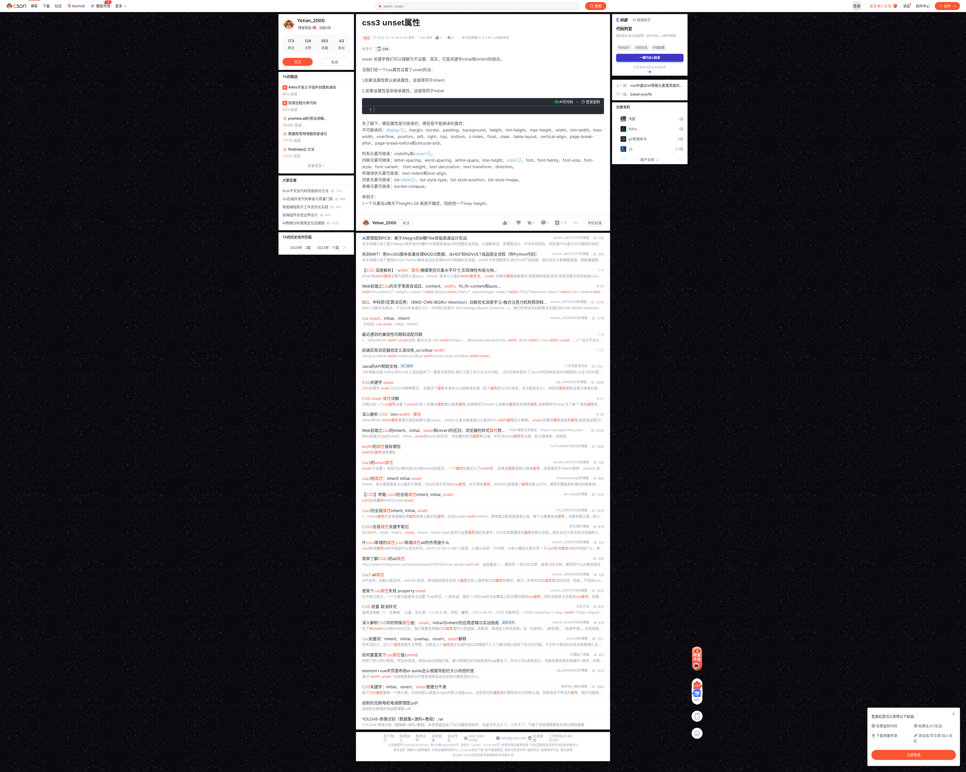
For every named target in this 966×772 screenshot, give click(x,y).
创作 (947, 6)
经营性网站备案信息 (515, 745)
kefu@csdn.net (513, 738)
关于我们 (388, 738)
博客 (34, 6)
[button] (285, 248)
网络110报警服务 (418, 750)
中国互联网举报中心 (445, 750)
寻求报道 (436, 738)
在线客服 (538, 738)
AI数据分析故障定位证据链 (311, 223)
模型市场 (103, 6)
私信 (334, 62)
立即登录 (914, 755)
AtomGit (78, 6)
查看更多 (315, 165)
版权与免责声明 (515, 750)
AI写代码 (566, 102)
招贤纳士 (404, 738)
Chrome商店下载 (472, 750)
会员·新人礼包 (881, 6)
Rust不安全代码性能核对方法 (313, 191)
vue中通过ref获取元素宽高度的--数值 (656, 85)
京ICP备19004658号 (444, 745)
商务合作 (421, 738)
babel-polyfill (641, 94)
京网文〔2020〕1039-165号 (480, 745)
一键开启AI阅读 (649, 58)
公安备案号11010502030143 (408, 745)
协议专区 (453, 738)
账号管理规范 (494, 750)
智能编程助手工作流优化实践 (312, 207)
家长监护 (399, 750)
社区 (58, 6)
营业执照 (566, 750)
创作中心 (923, 6)
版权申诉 (533, 750)
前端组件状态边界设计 (306, 215)
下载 (46, 6)
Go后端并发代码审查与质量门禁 (314, 199)
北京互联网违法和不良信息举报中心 (554, 745)
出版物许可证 (550, 750)
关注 (406, 223)
